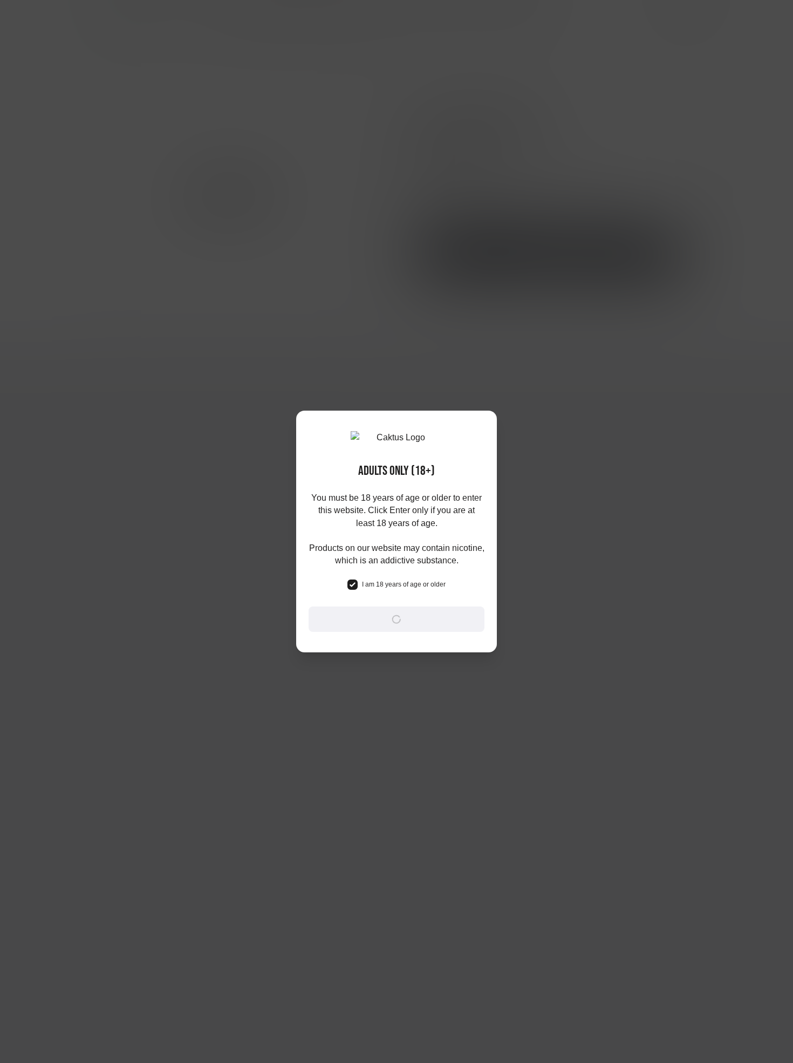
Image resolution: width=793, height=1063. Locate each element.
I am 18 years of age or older (404, 584)
